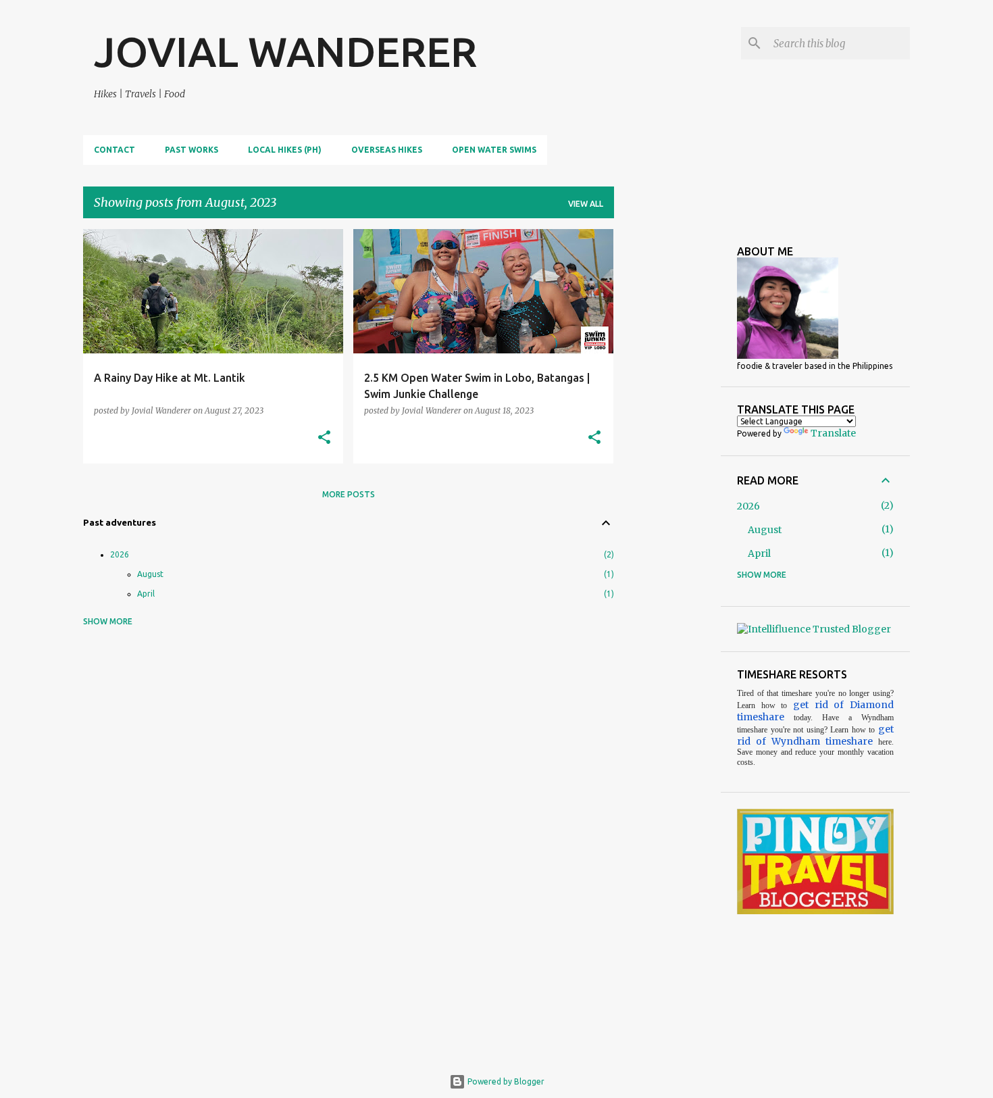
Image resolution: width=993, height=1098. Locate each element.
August (150, 574)
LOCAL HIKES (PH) (285, 149)
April (146, 593)
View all (585, 203)
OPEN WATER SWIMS (494, 149)
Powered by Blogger (504, 1081)
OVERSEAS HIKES (386, 149)
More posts (348, 494)
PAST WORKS (191, 149)
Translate (833, 433)
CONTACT (114, 149)
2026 (119, 554)
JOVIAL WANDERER (285, 51)
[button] (324, 438)
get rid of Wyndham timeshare (815, 735)
